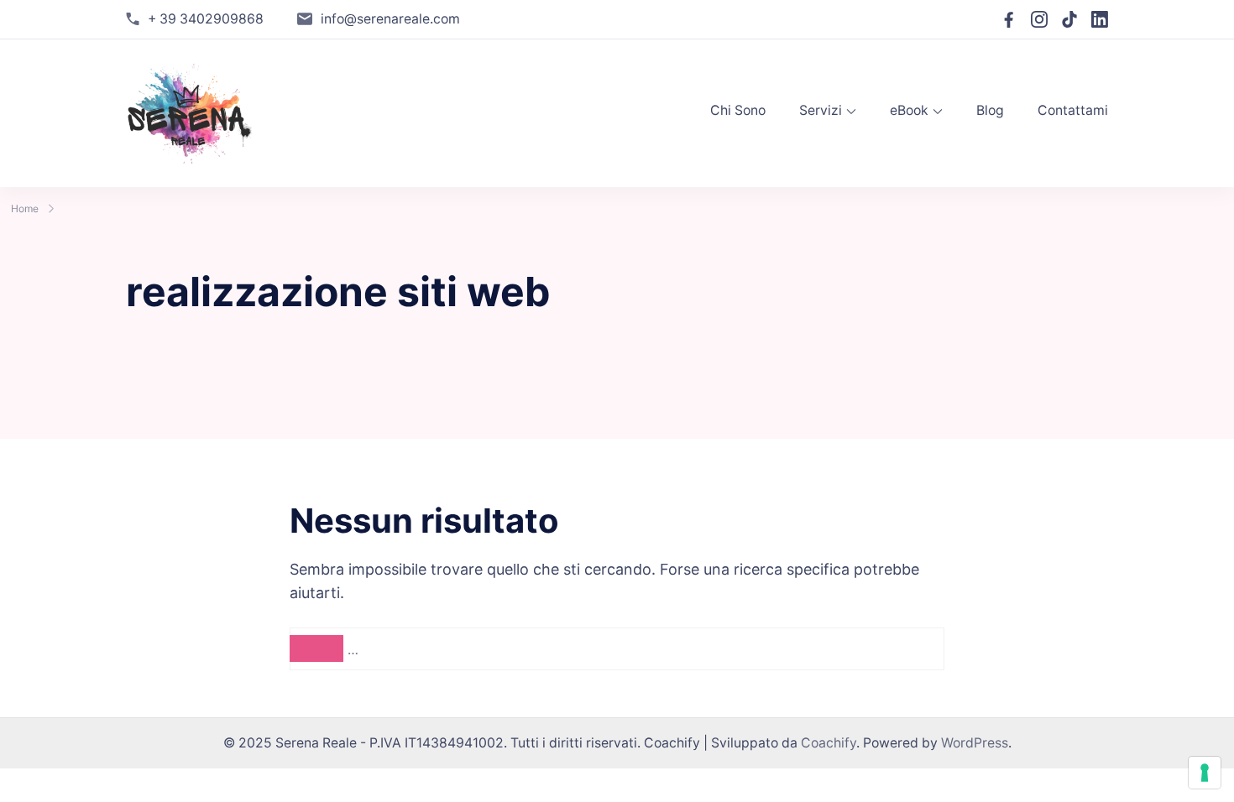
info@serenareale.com (390, 19)
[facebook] (1009, 19)
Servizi (820, 110)
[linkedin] (1099, 19)
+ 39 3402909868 (206, 19)
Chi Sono (738, 110)
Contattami (1073, 110)
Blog (990, 110)
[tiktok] (1069, 19)
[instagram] (1039, 19)
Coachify (828, 743)
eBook (909, 110)
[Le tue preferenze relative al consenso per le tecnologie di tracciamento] (1205, 773)
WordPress (974, 743)
